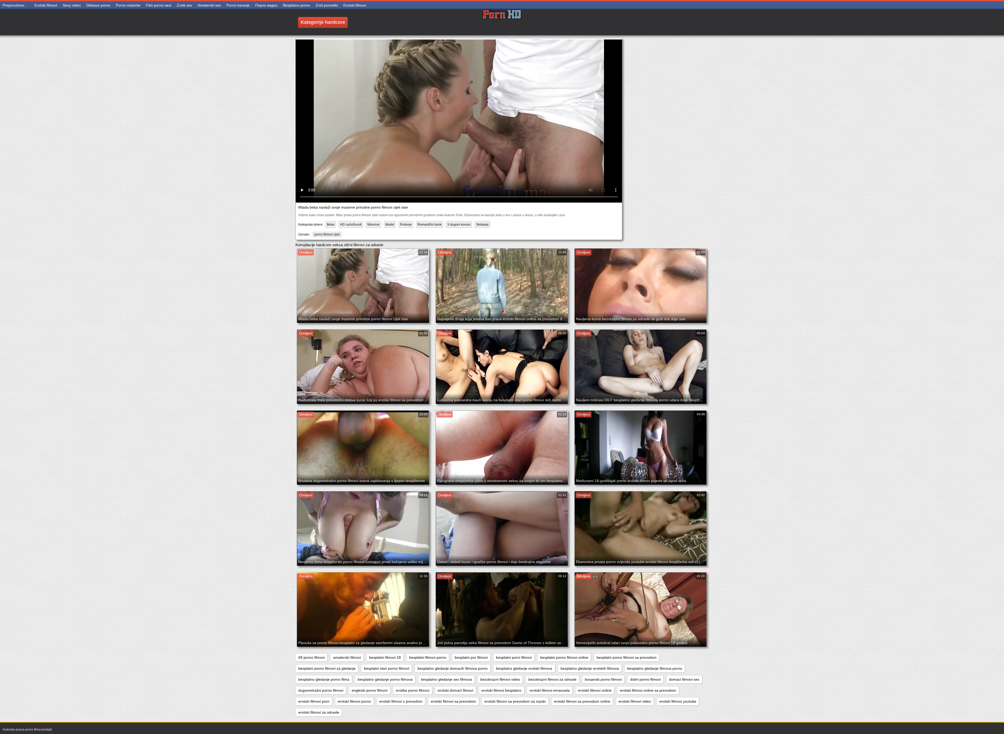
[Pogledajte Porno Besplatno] (502, 22)
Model (389, 224)
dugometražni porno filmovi (320, 690)
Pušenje (406, 224)
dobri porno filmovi (645, 679)
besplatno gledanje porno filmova (385, 679)
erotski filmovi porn (313, 701)
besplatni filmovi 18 (385, 657)
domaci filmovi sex (684, 679)
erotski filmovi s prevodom (401, 701)
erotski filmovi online (595, 690)
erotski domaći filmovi (455, 690)
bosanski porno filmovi (603, 679)
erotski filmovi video (635, 701)
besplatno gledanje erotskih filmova (590, 668)
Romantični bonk (430, 224)
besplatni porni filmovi (514, 657)
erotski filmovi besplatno (501, 690)
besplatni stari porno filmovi (386, 668)
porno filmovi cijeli (327, 234)
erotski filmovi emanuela (550, 690)
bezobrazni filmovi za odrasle (552, 679)
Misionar (373, 224)
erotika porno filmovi (412, 690)
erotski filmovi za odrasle (318, 712)
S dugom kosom (458, 224)
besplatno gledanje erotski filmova (524, 668)
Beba (330, 224)
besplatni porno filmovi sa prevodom (627, 657)
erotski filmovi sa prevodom (453, 701)
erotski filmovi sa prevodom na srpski (515, 701)
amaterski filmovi (347, 657)
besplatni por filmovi (471, 657)
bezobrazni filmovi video (500, 679)
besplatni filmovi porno (427, 657)
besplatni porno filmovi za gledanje (327, 668)
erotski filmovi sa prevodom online (582, 701)
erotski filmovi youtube (677, 701)
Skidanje (482, 224)
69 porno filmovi (311, 657)
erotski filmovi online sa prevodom (648, 690)
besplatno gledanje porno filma (323, 679)
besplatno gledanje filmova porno (654, 668)
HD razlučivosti (351, 224)
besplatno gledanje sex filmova (446, 679)
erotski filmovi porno (354, 701)
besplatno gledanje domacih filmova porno (453, 668)
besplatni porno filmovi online (564, 657)
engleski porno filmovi (369, 690)
